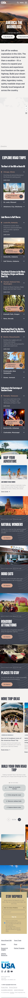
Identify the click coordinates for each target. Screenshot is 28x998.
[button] (8, 819)
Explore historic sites (14, 807)
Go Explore (7, 538)
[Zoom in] (26, 106)
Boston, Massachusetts (11, 337)
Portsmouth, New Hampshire (9, 372)
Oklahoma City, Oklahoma (12, 207)
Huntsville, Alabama (10, 257)
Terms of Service (13, 987)
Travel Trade (17, 940)
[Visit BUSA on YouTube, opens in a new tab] (12, 971)
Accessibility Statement (7, 990)
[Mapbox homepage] (3, 146)
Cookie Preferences (18, 990)
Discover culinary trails (14, 801)
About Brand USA (6, 940)
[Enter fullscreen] (26, 113)
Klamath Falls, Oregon (11, 314)
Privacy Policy (4, 987)
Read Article (5, 750)
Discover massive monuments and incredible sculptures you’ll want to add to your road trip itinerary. (11, 744)
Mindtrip (12, 992)
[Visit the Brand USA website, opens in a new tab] (8, 965)
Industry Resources (4, 954)
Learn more (6, 180)
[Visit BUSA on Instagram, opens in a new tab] (2, 971)
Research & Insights (4, 949)
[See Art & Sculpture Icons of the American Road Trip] (12, 717)
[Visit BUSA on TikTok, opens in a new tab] (5, 971)
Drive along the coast (14, 795)
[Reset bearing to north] (26, 110)
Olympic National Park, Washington (11, 283)
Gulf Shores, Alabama (11, 261)
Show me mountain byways (14, 788)
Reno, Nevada (8, 319)
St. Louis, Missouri (9, 202)
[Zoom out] (26, 108)
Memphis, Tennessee (10, 396)
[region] (14, 126)
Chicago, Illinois (9, 172)
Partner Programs (19, 948)
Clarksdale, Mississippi (11, 432)
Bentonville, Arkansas (11, 428)
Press (15, 944)
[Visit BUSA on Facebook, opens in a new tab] (8, 971)
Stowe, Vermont (9, 378)
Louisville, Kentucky (10, 223)
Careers (3, 944)
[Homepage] (3, 3)
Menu (22, 3)
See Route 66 (8, 37)
